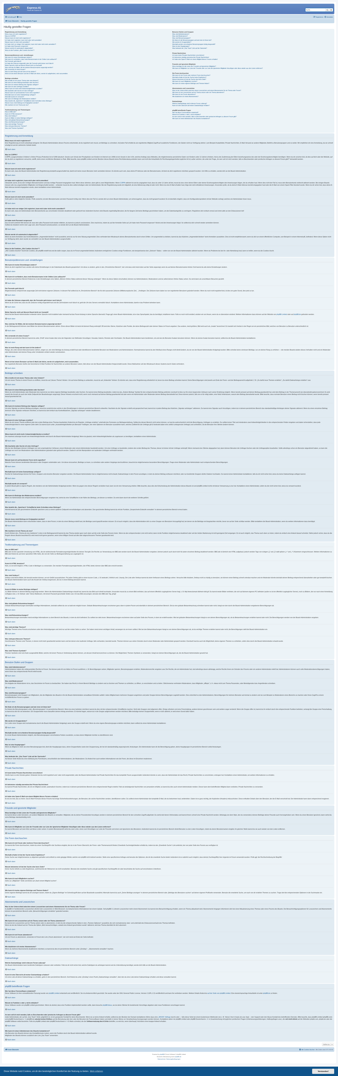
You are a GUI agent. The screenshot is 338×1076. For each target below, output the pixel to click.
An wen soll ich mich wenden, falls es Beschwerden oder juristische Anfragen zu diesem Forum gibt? (204, 116)
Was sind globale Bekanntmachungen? (17, 120)
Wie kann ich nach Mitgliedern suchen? (184, 81)
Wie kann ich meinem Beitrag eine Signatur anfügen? (22, 84)
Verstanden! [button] (323, 1071)
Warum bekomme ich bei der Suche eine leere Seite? (189, 79)
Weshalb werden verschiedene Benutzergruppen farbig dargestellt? (193, 44)
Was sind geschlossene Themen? (16, 126)
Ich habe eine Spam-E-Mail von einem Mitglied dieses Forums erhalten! (195, 59)
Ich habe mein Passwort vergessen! (16, 46)
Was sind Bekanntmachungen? (15, 122)
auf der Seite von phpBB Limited (219, 993)
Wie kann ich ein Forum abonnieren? (184, 94)
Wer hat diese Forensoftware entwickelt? (185, 112)
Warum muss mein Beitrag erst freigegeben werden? (22, 103)
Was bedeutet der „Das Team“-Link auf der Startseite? (189, 48)
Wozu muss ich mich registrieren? (16, 34)
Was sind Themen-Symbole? (14, 128)
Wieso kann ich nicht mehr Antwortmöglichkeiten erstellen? (23, 88)
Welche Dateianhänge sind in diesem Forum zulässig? (189, 103)
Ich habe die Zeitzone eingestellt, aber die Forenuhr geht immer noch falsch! (29, 63)
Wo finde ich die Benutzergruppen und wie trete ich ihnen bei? (192, 40)
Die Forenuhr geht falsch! (13, 61)
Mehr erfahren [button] (96, 1071)
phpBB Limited (281, 314)
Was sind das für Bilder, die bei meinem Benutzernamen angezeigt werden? (29, 67)
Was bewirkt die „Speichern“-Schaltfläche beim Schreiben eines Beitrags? (28, 101)
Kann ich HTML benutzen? (13, 114)
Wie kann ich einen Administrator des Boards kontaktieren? (191, 118)
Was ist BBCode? (10, 112)
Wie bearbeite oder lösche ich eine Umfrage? (19, 90)
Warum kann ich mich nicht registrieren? (18, 38)
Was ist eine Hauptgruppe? (181, 46)
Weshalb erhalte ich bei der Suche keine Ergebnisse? (189, 77)
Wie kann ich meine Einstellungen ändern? (18, 57)
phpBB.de (297, 314)
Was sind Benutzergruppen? (181, 38)
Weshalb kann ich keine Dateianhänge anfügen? (20, 95)
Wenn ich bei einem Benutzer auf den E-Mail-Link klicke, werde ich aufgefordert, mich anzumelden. (36, 73)
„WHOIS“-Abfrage (164, 1017)
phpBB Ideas (107, 1005)
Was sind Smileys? (11, 116)
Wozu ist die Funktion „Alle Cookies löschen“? (19, 50)
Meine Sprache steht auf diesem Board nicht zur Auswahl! (23, 65)
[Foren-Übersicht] (15, 8)
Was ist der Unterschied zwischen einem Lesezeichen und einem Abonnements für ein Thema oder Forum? (206, 90)
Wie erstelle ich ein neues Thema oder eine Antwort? (21, 80)
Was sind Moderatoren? (180, 36)
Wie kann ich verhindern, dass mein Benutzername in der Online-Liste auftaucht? (31, 59)
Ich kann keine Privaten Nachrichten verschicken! (188, 55)
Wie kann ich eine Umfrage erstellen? (17, 86)
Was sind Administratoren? (180, 34)
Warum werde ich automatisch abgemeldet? (19, 48)
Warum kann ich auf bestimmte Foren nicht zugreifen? (22, 92)
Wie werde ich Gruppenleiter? (181, 42)
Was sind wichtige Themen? (14, 124)
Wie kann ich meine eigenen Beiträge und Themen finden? (190, 83)
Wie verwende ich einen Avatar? (15, 69)
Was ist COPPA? (10, 36)
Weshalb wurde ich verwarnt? (14, 97)
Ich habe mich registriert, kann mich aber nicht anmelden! (23, 40)
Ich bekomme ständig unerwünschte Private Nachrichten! (190, 57)
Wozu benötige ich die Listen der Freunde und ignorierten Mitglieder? (194, 66)
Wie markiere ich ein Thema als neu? (17, 105)
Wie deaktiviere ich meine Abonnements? (185, 96)
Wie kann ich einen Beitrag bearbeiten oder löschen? (22, 82)
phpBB (162, 1054)
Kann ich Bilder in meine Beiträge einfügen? (18, 118)
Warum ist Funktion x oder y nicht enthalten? (186, 114)
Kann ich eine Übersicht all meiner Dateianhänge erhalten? (191, 105)
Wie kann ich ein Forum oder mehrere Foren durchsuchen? (191, 75)
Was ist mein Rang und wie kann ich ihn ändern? (20, 71)
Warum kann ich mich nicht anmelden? (17, 42)
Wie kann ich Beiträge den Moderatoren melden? (20, 99)
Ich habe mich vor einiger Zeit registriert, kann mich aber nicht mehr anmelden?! (30, 44)
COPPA (122, 183)
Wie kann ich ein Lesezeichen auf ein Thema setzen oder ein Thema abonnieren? (198, 92)
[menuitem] (19, 17)
